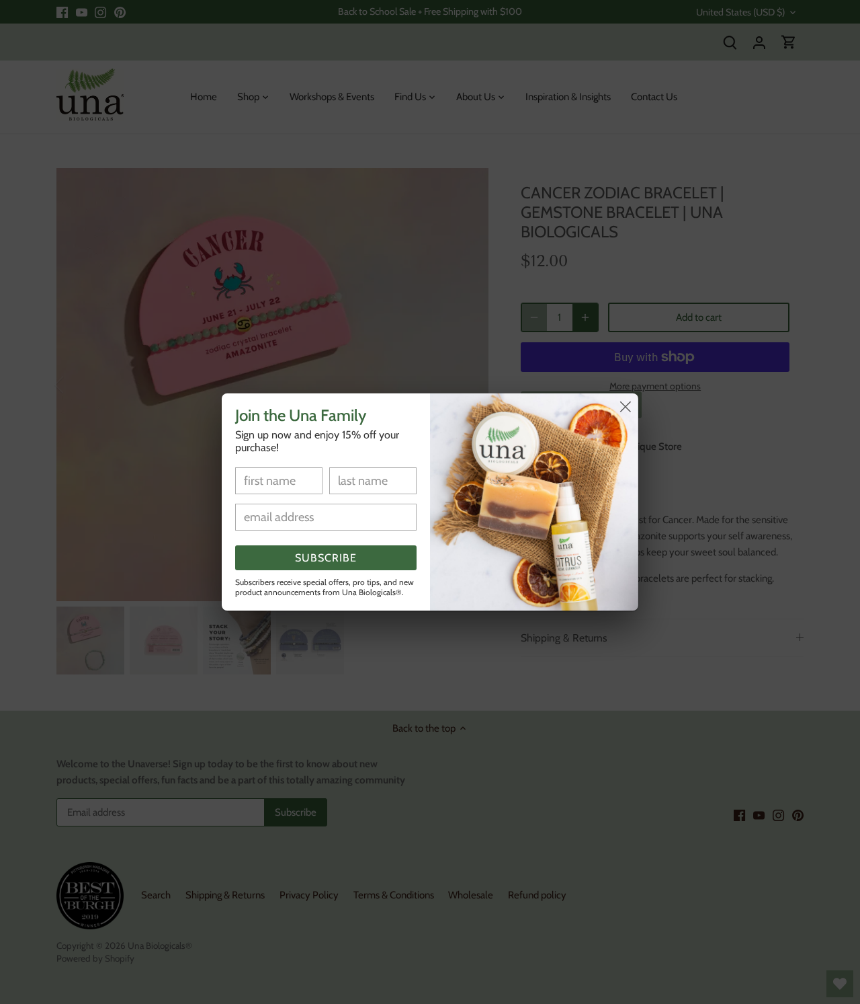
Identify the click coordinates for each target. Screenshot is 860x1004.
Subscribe (326, 557)
